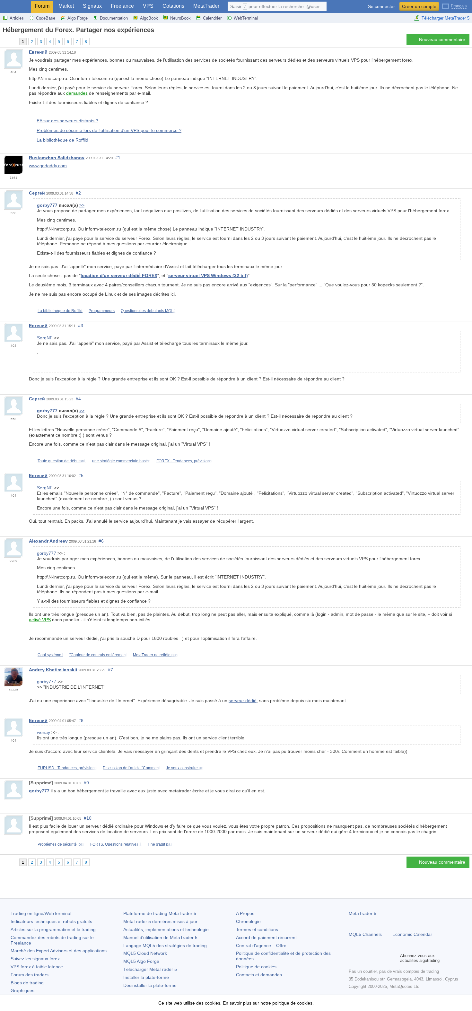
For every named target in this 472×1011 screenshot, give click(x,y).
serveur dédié (243, 700)
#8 (80, 720)
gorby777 (39, 790)
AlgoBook (149, 18)
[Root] (4, 41)
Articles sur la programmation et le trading (53, 929)
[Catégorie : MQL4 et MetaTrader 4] (12, 41)
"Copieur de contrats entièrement (98, 655)
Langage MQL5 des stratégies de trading (165, 945)
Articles (17, 18)
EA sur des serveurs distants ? (67, 120)
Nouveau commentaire (442, 39)
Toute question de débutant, (62, 461)
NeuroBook (180, 18)
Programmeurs (102, 311)
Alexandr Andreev (48, 541)
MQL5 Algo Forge (141, 961)
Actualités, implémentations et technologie (166, 929)
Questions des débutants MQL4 (148, 311)
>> (81, 205)
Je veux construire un (184, 768)
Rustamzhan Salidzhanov (56, 157)
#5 (80, 475)
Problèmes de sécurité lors (61, 844)
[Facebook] (352, 958)
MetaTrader (206, 6)
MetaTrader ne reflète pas (155, 655)
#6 (101, 541)
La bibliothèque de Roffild (62, 140)
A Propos (245, 913)
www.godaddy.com (48, 165)
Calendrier (212, 18)
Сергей (37, 193)
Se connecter (381, 6)
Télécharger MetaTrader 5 (445, 18)
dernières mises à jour (160, 921)
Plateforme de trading (159, 913)
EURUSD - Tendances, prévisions (67, 768)
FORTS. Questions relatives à (116, 844)
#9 (86, 782)
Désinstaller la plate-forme (150, 985)
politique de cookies (292, 1003)
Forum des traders (29, 974)
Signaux (92, 6)
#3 (80, 325)
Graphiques (22, 990)
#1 (117, 157)
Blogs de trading (27, 982)
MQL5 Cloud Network (145, 953)
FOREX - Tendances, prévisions (184, 461)
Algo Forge (77, 18)
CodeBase (45, 18)
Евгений (38, 52)
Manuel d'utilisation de (160, 937)
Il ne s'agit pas (160, 844)
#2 (78, 193)
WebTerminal (246, 18)
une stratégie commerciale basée (121, 461)
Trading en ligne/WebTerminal (41, 913)
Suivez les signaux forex (35, 958)
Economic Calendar (412, 934)
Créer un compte (419, 6)
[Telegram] (363, 958)
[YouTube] (383, 958)
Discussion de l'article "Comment (131, 768)
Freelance (122, 6)
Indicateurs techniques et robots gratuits (51, 921)
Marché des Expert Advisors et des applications (59, 950)
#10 (88, 818)
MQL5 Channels (365, 934)
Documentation (114, 18)
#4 (78, 398)
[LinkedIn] (394, 958)
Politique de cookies (256, 966)
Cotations (173, 6)
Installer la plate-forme (146, 977)
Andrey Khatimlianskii (53, 669)
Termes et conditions (257, 929)
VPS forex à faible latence (37, 966)
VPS (148, 6)
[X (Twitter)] (373, 958)
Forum (42, 6)
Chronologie (248, 921)
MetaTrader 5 (362, 913)
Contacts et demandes (259, 974)
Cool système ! (50, 655)
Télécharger (150, 969)
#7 (110, 669)
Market (66, 6)
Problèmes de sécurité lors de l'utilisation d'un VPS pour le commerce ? (109, 130)
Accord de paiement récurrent (266, 937)
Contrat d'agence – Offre (261, 945)
